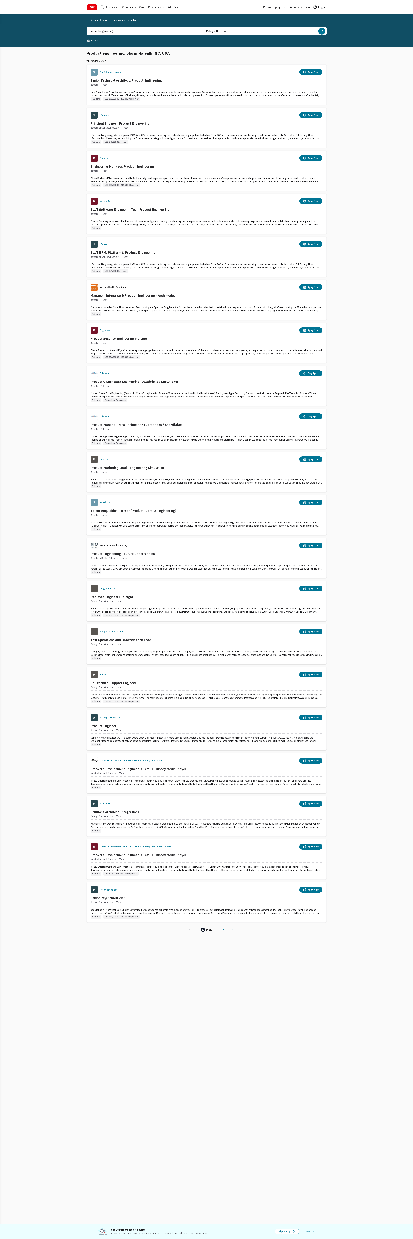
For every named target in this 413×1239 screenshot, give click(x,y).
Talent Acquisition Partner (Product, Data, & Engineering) (133, 511)
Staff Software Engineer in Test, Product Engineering (130, 209)
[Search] (321, 31)
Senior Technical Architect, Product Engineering (126, 80)
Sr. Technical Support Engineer (113, 683)
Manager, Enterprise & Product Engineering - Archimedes (133, 295)
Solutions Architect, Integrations (115, 812)
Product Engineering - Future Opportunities (123, 554)
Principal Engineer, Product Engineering (120, 123)
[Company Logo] (94, 72)
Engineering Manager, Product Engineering (122, 166)
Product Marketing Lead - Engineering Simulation (127, 467)
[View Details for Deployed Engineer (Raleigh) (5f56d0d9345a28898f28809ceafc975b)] (206, 601)
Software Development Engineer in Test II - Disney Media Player (138, 769)
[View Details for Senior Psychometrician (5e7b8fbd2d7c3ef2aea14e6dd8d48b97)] (206, 902)
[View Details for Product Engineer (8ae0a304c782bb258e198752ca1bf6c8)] (206, 730)
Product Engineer (103, 726)
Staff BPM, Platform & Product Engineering (123, 252)
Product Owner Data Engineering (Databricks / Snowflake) (134, 381)
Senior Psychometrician (108, 898)
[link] (180, 930)
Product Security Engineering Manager (119, 338)
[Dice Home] (91, 7)
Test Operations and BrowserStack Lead (121, 640)
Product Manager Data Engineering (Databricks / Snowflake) (136, 424)
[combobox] (141, 31)
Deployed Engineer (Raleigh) (112, 597)
